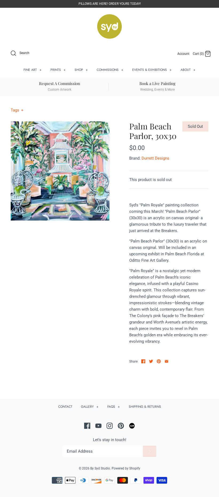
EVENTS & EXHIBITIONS (152, 69)
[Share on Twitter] (151, 361)
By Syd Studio (100, 468)
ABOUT (188, 69)
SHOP (81, 69)
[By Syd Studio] (109, 26)
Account (183, 54)
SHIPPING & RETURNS (145, 406)
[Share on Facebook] (143, 361)
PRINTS (58, 69)
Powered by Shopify (126, 468)
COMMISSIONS (110, 69)
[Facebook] (87, 426)
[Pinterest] (121, 426)
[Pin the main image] (159, 361)
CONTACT (65, 406)
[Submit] (149, 451)
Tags (17, 110)
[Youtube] (98, 426)
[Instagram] (110, 426)
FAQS (113, 406)
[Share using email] (167, 361)
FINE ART (33, 69)
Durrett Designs (155, 158)
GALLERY (90, 406)
